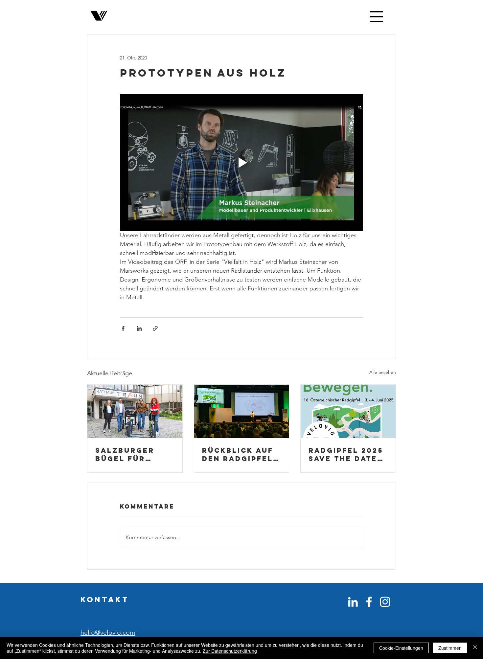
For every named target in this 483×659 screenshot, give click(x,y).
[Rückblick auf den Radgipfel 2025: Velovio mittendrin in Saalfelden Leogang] (241, 411)
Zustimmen (450, 648)
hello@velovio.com (107, 632)
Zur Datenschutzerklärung (230, 651)
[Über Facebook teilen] (123, 328)
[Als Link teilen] (155, 328)
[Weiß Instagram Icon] (385, 602)
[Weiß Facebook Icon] (369, 602)
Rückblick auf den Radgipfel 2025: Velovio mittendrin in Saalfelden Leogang (237, 454)
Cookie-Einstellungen (401, 648)
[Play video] (241, 162)
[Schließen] (475, 648)
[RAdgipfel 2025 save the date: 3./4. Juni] (348, 411)
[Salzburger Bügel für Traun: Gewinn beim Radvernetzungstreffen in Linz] (134, 411)
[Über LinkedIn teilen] (139, 328)
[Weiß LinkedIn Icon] (353, 602)
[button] (376, 16)
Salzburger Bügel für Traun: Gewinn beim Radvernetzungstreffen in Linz (134, 454)
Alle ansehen (382, 372)
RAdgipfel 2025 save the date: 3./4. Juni (346, 454)
